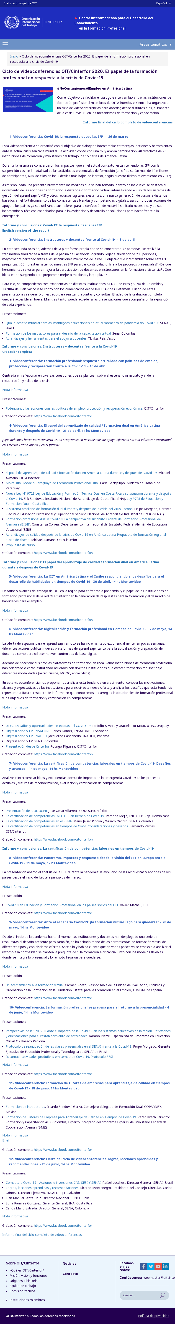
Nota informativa (15, 390)
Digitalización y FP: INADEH (26, 736)
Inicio (14, 56)
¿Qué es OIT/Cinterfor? (27, 1270)
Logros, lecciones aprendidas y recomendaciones (42, 1188)
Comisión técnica (22, 1291)
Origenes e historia (24, 1281)
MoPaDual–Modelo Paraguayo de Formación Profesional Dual (52, 483)
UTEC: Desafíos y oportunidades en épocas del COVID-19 (48, 725)
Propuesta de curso (20, 545)
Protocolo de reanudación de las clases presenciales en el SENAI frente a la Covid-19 (68, 1046)
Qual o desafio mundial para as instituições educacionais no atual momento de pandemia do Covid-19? (83, 323)
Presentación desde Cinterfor (27, 746)
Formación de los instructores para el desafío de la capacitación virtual (58, 333)
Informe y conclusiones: (52, 225)
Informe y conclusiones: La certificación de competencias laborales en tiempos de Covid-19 (78, 848)
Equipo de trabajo (23, 1286)
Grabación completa (17, 352)
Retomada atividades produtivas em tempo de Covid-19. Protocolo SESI (59, 1056)
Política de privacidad (153, 1316)
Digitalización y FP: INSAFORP (28, 731)
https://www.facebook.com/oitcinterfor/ (63, 553)
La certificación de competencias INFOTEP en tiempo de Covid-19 (55, 816)
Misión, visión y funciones (28, 1275)
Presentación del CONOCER (26, 810)
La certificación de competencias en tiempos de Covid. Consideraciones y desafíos (67, 826)
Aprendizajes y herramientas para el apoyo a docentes (46, 338)
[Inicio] (34, 29)
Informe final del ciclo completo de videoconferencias (128, 122)
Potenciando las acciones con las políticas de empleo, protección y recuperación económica (74, 408)
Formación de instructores (25, 1106)
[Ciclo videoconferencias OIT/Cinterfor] (28, 110)
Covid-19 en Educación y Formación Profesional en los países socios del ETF (62, 905)
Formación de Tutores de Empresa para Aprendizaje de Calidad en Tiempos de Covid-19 (71, 1117)
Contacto (70, 1273)
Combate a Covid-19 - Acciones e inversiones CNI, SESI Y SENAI (53, 1182)
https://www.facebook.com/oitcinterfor (63, 416)
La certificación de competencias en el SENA (39, 821)
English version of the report (25, 230)
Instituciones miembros (27, 1300)
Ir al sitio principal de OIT (20, 3)
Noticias (69, 1263)
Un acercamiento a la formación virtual (34, 985)
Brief (5, 1140)
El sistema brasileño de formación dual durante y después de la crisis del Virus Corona (69, 509)
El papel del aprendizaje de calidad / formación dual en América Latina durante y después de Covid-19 (81, 473)
